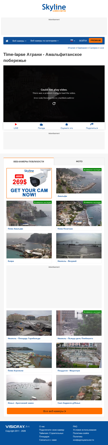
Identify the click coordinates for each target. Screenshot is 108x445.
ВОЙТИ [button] (83, 40)
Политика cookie (81, 433)
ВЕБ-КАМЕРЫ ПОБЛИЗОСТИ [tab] (29, 161)
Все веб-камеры (53, 411)
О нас (42, 426)
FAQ (75, 426)
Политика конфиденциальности (83, 438)
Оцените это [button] (67, 127)
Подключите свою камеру (51, 429)
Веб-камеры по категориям (44, 40)
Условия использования (84, 429)
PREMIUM (96, 40)
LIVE (16, 127)
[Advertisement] (54, 27)
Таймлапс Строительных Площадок (51, 435)
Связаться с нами (48, 439)
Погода (41, 127)
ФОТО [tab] (79, 161)
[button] (72, 40)
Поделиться (92, 127)
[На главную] (7, 40)
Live (102, 47)
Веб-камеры (19, 40)
